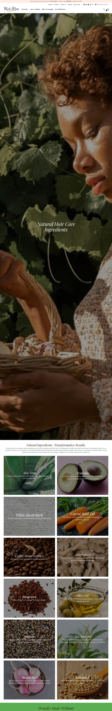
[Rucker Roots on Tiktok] (90, 4)
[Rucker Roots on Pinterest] (88, 4)
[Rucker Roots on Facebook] (84, 4)
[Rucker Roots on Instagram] (86, 4)
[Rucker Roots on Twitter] (92, 4)
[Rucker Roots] (11, 9)
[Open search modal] (104, 9)
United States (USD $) (102, 4)
